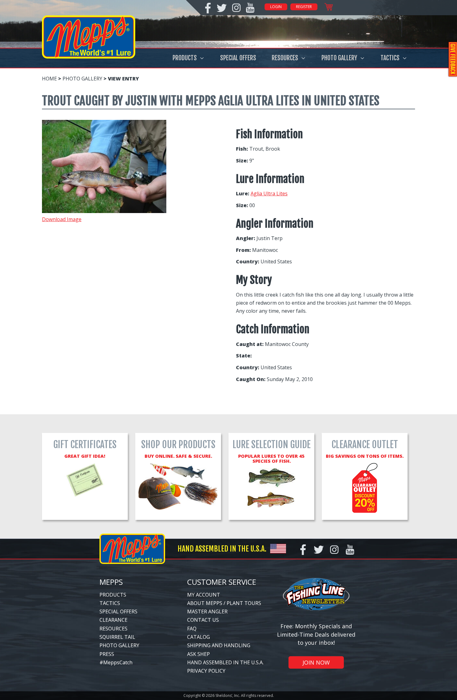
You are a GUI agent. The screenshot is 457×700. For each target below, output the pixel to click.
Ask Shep (198, 654)
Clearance (113, 619)
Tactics (390, 58)
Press (106, 654)
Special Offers (238, 58)
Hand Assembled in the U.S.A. (225, 662)
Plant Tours (244, 603)
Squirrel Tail (117, 637)
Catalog (198, 637)
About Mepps (204, 603)
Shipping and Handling (218, 645)
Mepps (111, 582)
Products (185, 58)
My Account (203, 594)
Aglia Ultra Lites (269, 193)
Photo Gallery (339, 58)
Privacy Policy (206, 670)
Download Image (61, 219)
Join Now (316, 662)
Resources (285, 58)
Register (304, 6)
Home (49, 78)
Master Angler (207, 611)
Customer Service (221, 582)
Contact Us (203, 619)
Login (276, 6)
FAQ (191, 628)
